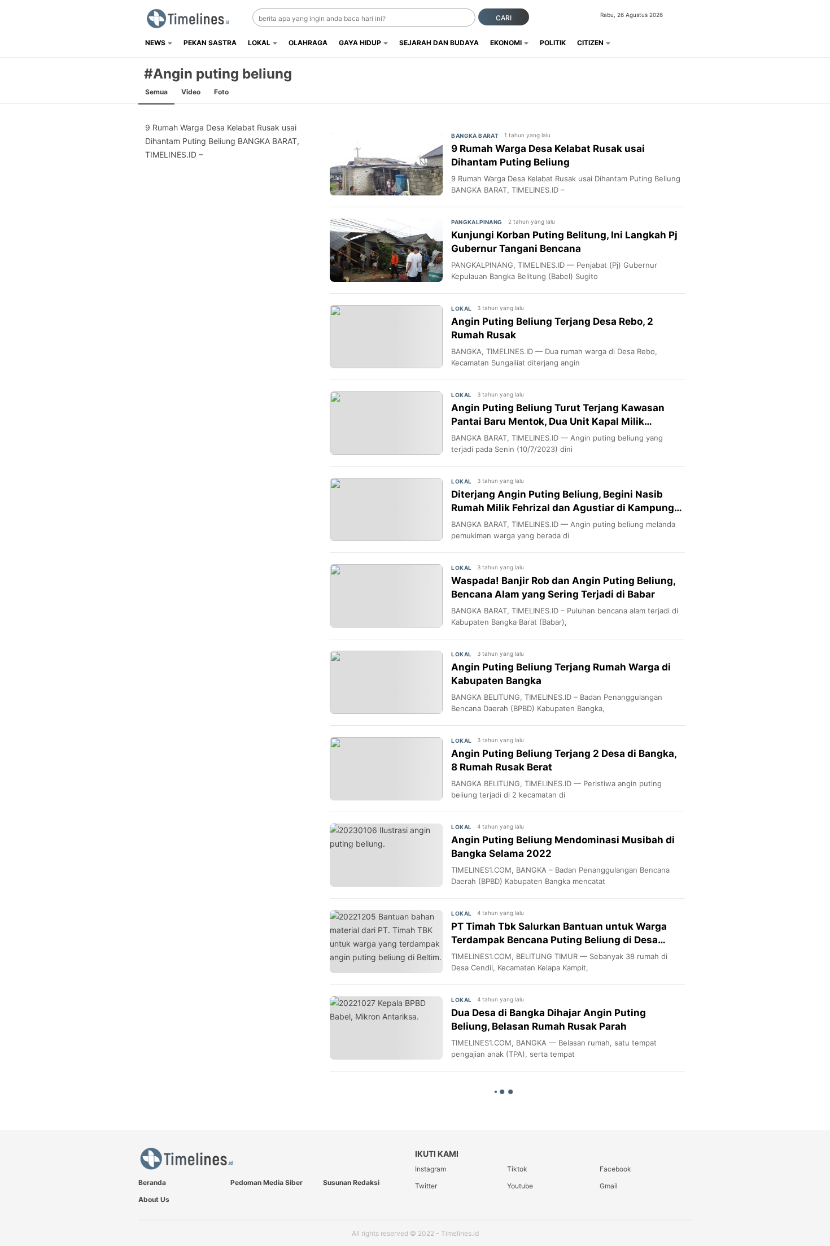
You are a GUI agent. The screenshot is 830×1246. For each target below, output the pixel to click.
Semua (156, 92)
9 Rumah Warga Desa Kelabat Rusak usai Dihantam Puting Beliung (548, 155)
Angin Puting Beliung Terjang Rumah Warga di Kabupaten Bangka (561, 673)
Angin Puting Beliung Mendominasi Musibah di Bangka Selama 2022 (563, 846)
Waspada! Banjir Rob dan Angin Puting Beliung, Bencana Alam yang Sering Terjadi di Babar (563, 587)
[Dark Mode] (685, 18)
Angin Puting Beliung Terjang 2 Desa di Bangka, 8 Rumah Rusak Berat (563, 760)
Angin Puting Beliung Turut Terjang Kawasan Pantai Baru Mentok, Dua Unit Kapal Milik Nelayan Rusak (558, 415)
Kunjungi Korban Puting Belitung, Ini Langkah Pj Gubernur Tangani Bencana (564, 241)
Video (190, 92)
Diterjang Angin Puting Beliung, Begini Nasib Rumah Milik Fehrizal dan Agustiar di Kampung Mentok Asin (562, 502)
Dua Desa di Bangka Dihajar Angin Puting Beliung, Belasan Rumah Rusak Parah (548, 1019)
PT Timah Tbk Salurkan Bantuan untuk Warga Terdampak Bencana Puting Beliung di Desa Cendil (559, 934)
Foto (221, 92)
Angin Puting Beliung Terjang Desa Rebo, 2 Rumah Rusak (552, 328)
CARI (504, 18)
